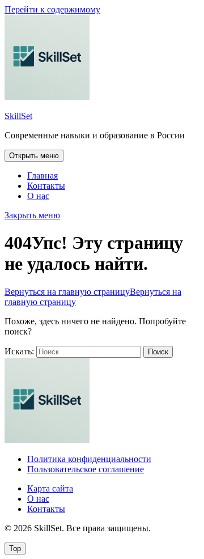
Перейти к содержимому (52, 9)
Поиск (158, 352)
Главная (42, 175)
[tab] (34, 156)
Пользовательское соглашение (85, 469)
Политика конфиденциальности (89, 459)
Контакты (46, 185)
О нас (38, 196)
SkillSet (18, 116)
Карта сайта (50, 488)
